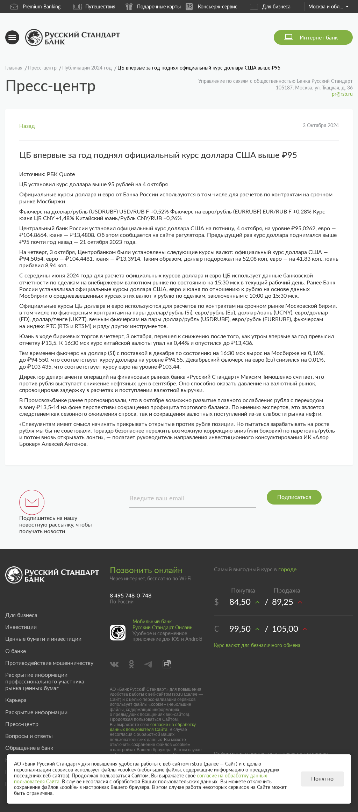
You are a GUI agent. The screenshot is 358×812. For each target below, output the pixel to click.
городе (287, 569)
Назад (27, 126)
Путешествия (100, 7)
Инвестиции (21, 627)
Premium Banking (41, 7)
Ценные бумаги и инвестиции (43, 639)
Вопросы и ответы (29, 736)
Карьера (16, 700)
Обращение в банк (29, 748)
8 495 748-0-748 (130, 596)
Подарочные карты (159, 7)
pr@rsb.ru (342, 94)
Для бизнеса (276, 7)
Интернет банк (319, 38)
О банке (15, 651)
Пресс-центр (21, 724)
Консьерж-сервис (217, 7)
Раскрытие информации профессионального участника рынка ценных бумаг (44, 681)
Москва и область (328, 7)
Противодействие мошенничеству (49, 663)
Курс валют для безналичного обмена (257, 645)
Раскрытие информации (36, 712)
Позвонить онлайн (146, 570)
